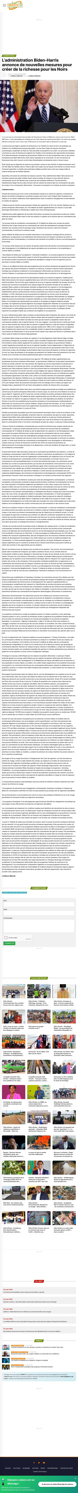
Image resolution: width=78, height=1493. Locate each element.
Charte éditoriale (40, 1471)
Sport (43, 1468)
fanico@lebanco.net (66, 1376)
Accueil (8, 1468)
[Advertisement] (39, 34)
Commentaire (7, 918)
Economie (26, 1468)
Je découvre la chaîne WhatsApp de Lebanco (57, 1484)
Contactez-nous (66, 1468)
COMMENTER (9, 943)
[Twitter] (39, 1462)
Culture (35, 1468)
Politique (16, 1468)
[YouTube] (44, 1462)
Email (5, 909)
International (52, 1468)
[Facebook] (34, 1462)
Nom (5, 901)
